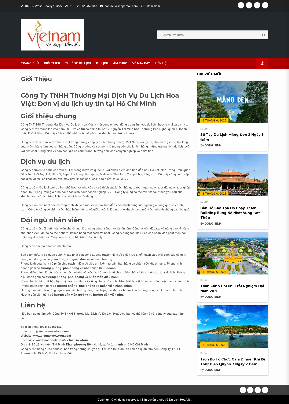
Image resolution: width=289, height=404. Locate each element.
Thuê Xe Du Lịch (78, 63)
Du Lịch (102, 63)
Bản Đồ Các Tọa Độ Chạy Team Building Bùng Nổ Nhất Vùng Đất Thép (230, 213)
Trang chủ (30, 63)
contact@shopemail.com (121, 6)
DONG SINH (213, 145)
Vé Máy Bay (141, 63)
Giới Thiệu (52, 63)
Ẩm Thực (120, 63)
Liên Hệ (160, 63)
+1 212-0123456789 (83, 6)
